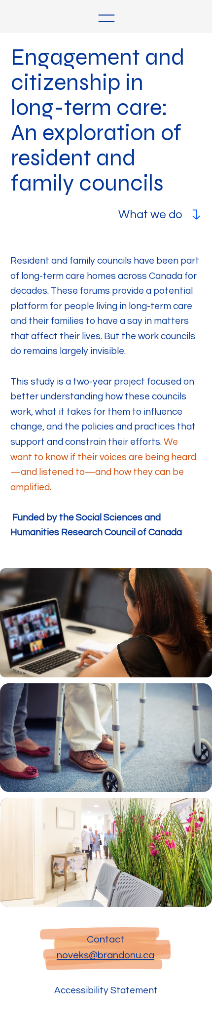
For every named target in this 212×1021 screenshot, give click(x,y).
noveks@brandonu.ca (105, 955)
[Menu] (106, 18)
